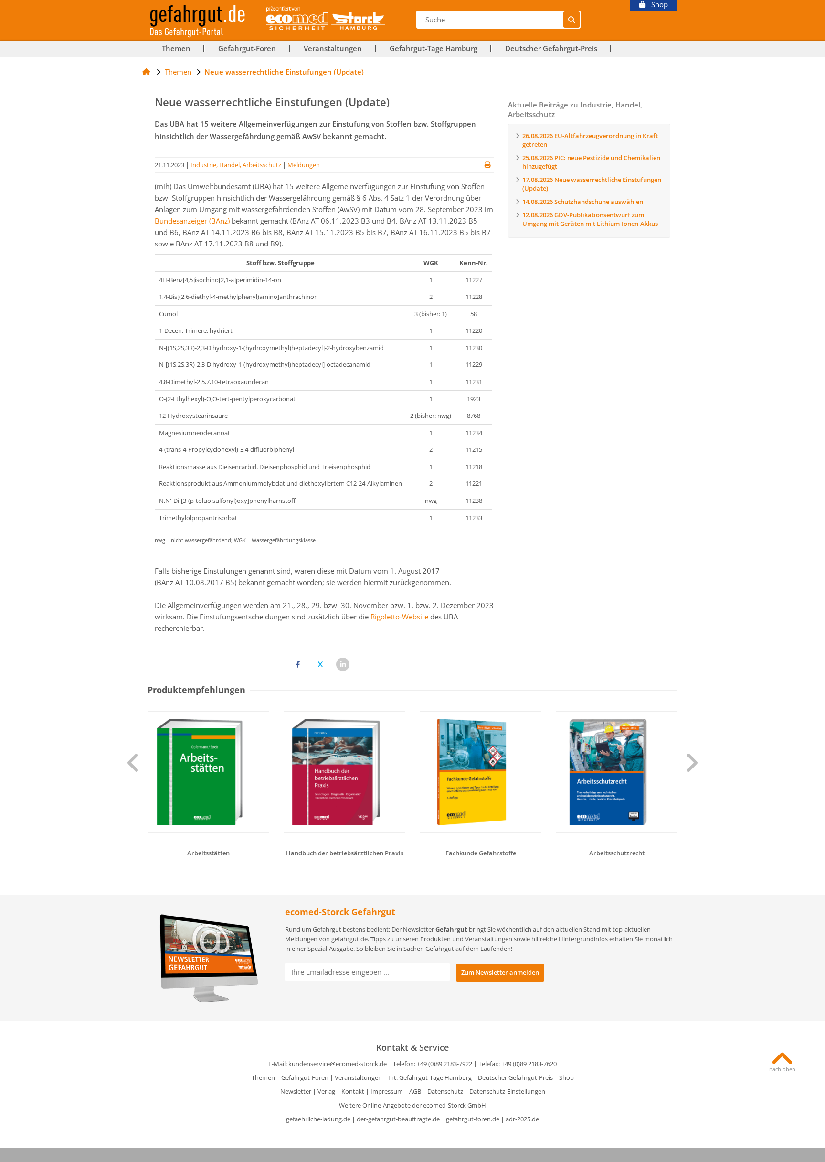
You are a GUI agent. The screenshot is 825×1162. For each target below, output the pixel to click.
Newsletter (295, 1091)
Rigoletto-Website (399, 616)
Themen (176, 48)
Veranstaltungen (333, 48)
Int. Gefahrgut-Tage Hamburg (430, 1077)
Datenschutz (445, 1091)
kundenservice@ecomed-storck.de (337, 1063)
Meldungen (303, 164)
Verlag (326, 1091)
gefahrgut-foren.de (472, 1119)
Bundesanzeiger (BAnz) (192, 220)
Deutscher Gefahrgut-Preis (551, 48)
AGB (415, 1091)
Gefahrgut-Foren (247, 48)
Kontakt (352, 1091)
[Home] (146, 71)
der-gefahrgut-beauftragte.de (398, 1119)
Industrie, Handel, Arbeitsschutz (235, 164)
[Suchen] (571, 19)
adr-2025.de (522, 1119)
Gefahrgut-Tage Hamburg (433, 48)
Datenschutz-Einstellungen (507, 1091)
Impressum (386, 1091)
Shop (656, 4)
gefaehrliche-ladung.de (318, 1119)
